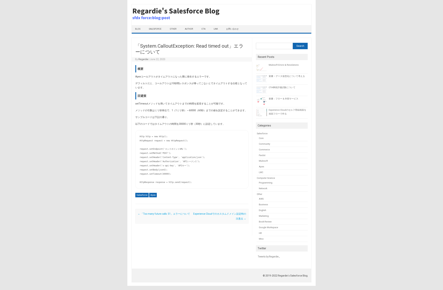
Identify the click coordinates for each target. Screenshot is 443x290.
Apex (153, 195)
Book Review (265, 221)
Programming (265, 182)
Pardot (262, 155)
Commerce (264, 149)
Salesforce (155, 29)
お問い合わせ (232, 29)
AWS (261, 198)
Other (173, 29)
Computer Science (266, 178)
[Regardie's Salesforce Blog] (184, 24)
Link (216, 29)
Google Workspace (268, 227)
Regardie (143, 59)
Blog (138, 29)
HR (260, 233)
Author (189, 29)
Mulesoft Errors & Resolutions (284, 65)
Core (261, 138)
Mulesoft (263, 161)
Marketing (264, 216)
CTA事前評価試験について (282, 87)
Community (264, 144)
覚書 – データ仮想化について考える (287, 76)
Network (263, 188)
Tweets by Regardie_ (269, 256)
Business (263, 204)
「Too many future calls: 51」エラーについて (164, 213)
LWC (261, 172)
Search (300, 46)
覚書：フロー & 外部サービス (283, 98)
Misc (261, 239)
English (262, 210)
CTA (203, 29)
